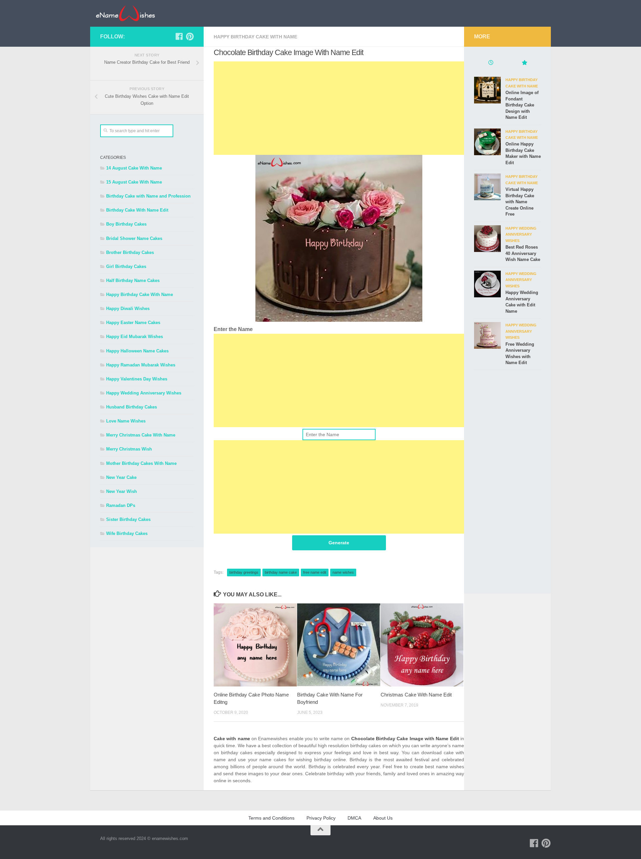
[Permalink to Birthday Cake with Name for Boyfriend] (338, 644)
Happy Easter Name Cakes (133, 322)
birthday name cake (281, 572)
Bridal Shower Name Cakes (134, 238)
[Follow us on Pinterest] (190, 36)
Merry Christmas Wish (129, 449)
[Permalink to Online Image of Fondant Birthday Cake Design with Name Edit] (487, 90)
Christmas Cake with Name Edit (416, 694)
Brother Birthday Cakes (130, 252)
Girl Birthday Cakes (126, 266)
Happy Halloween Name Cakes (137, 350)
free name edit (314, 572)
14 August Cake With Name (134, 168)
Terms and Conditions (271, 818)
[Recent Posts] (490, 63)
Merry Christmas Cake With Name (140, 435)
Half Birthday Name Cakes (133, 280)
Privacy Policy (321, 818)
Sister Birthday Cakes (128, 519)
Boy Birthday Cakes (126, 224)
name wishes (343, 572)
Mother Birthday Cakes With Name (141, 463)
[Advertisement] (339, 108)
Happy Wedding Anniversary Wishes (143, 392)
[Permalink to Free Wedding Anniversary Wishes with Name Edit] (487, 335)
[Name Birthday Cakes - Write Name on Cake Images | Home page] (125, 13)
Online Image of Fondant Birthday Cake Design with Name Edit (522, 105)
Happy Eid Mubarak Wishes (134, 336)
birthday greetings (243, 572)
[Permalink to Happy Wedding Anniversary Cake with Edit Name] (487, 284)
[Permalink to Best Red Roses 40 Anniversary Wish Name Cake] (487, 238)
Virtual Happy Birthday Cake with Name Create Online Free (519, 202)
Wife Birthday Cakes (127, 533)
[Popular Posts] (524, 63)
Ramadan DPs (120, 505)
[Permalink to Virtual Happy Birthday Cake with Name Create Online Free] (487, 187)
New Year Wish (121, 491)
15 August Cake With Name (134, 182)
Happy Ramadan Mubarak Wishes (140, 364)
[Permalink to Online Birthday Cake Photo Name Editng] (255, 644)
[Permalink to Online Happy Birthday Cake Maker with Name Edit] (487, 141)
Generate (339, 542)
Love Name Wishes (126, 420)
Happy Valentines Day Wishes (136, 378)
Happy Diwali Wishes (128, 308)
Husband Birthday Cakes (131, 406)
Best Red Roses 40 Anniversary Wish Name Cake (522, 253)
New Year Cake (121, 477)
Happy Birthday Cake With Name (255, 36)
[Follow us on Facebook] (179, 36)
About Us (383, 818)
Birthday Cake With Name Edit (137, 210)
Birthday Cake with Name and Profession (148, 196)
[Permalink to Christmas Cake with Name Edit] (422, 644)
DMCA (354, 818)
